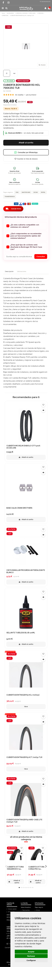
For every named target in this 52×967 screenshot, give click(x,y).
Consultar (41, 256)
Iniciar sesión (12, 909)
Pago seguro (39, 907)
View (26, 706)
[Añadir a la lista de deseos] (43, 404)
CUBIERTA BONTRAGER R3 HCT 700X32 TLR (24, 757)
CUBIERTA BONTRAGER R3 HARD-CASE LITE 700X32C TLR (24, 821)
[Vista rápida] (43, 410)
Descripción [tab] (9, 271)
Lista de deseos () (45, 1)
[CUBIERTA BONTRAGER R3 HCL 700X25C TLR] (6, 73)
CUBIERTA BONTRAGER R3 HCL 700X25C (23, 695)
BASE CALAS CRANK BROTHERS (19, 508)
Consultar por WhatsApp (28, 152)
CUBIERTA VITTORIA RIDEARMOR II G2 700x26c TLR (15, 868)
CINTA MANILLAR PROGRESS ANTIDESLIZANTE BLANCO (25, 571)
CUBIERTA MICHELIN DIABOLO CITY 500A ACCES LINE (23, 447)
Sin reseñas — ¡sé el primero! (25, 95)
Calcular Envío (13, 208)
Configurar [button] (31, 960)
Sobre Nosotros (26, 907)
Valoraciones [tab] (21, 271)
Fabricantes (26, 910)
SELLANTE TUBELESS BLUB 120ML (20, 633)
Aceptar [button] (31, 952)
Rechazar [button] (31, 956)
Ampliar (43, 65)
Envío (38, 910)
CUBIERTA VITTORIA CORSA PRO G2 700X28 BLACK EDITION (36, 868)
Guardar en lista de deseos (27, 159)
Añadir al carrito (26, 142)
